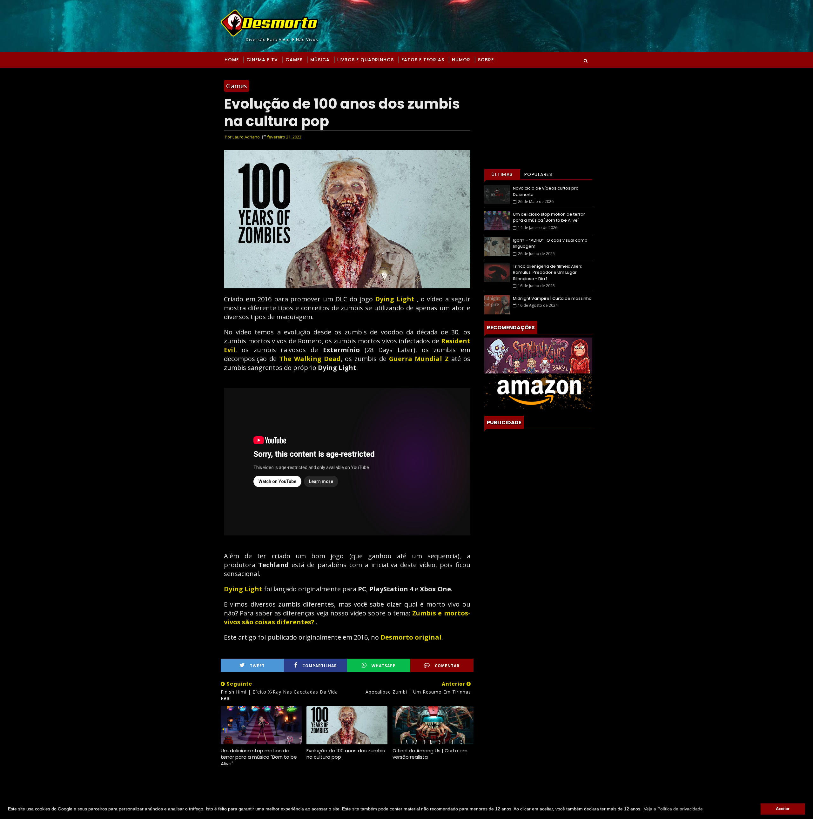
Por (242, 137)
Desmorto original (410, 637)
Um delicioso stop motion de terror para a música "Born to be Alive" (259, 757)
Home (232, 60)
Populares (538, 174)
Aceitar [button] (782, 809)
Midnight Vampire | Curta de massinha (552, 298)
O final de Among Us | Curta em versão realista (430, 753)
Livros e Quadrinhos (365, 60)
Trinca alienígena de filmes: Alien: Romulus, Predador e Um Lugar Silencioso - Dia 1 (547, 272)
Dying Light (394, 299)
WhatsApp (384, 665)
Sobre (486, 60)
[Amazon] (538, 391)
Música (320, 60)
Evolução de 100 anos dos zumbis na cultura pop (345, 753)
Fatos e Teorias (422, 60)
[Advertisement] (538, 118)
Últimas (502, 174)
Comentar (447, 665)
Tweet (257, 665)
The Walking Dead (310, 358)
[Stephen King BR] (538, 355)
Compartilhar (319, 665)
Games (294, 60)
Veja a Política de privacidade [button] (673, 808)
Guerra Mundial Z (418, 358)
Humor (461, 60)
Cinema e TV (262, 60)
